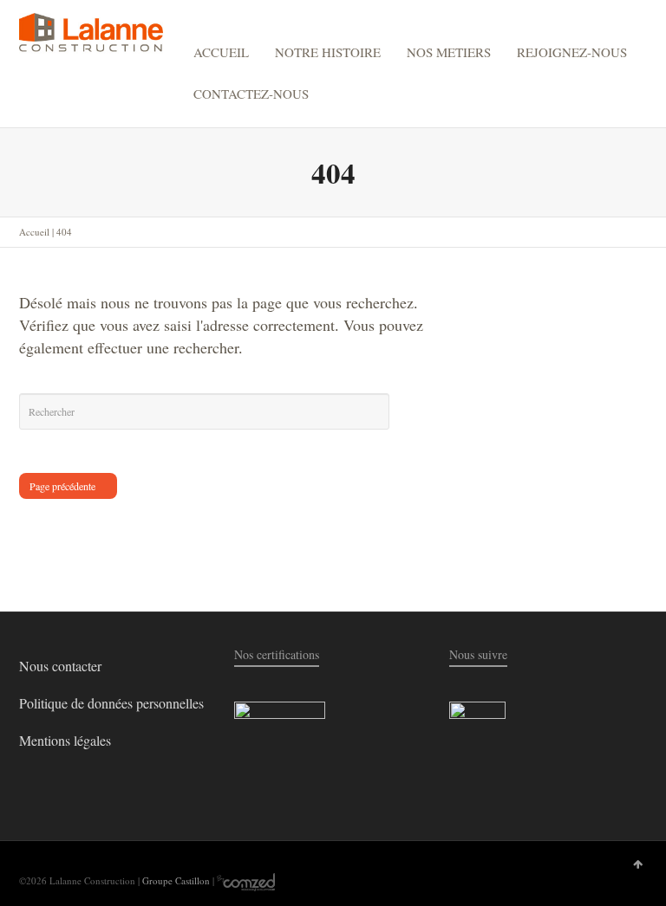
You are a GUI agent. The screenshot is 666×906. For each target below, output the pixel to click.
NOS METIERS (449, 52)
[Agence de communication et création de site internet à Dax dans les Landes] (246, 880)
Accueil (34, 231)
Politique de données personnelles (111, 703)
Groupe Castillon (176, 880)
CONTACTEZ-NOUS (251, 93)
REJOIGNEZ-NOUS (572, 52)
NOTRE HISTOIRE (328, 52)
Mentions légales (65, 740)
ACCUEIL (221, 52)
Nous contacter (60, 666)
